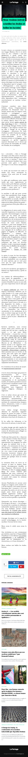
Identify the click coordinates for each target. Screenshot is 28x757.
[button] (2, 2)
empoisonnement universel (12, 368)
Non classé (13, 608)
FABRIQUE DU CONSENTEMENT (7, 724)
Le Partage (14, 2)
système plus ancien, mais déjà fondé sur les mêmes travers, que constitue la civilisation (14, 512)
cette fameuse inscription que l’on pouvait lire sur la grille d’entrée (14, 337)
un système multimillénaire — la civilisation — (14, 536)
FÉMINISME (4, 608)
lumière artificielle (10, 290)
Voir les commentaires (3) (14, 576)
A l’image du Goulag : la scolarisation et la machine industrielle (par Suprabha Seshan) (13, 730)
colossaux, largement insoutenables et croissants (14, 116)
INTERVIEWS (8, 608)
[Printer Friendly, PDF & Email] (6, 554)
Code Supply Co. (20, 753)
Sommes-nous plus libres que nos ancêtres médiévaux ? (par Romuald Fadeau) (13, 654)
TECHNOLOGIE (21, 724)
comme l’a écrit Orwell (14, 250)
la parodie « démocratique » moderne (14, 350)
